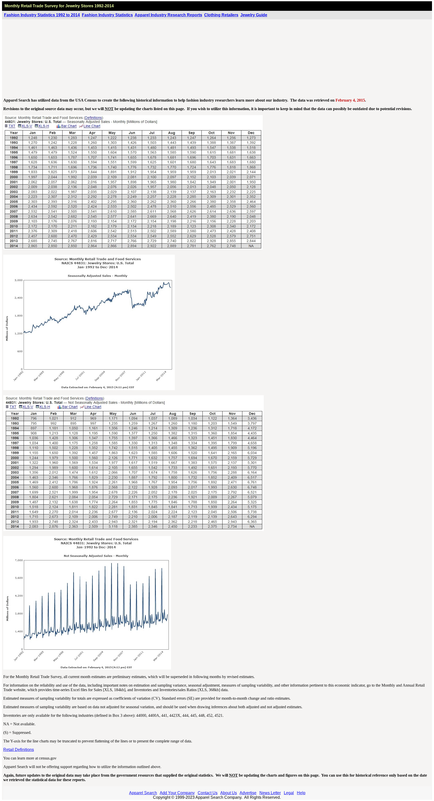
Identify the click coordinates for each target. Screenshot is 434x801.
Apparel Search (143, 793)
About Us (228, 793)
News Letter (270, 793)
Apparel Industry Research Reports (168, 15)
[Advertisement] (217, 59)
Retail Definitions (18, 749)
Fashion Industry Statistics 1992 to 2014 (42, 15)
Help (301, 793)
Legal (289, 793)
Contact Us (208, 793)
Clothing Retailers (221, 15)
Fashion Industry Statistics (107, 15)
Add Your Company (177, 793)
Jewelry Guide (253, 15)
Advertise (248, 793)
